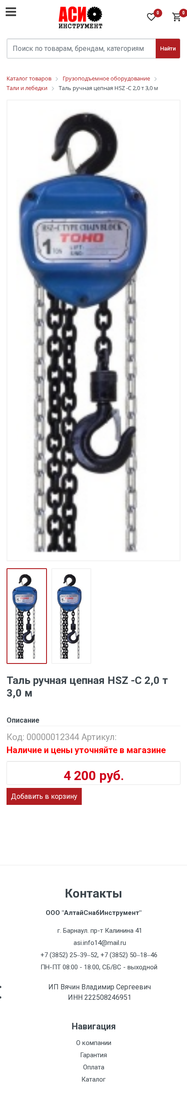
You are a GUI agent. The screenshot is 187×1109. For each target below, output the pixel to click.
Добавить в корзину (44, 796)
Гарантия (93, 1055)
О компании (93, 1043)
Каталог (93, 1079)
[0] (176, 17)
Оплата (93, 1067)
